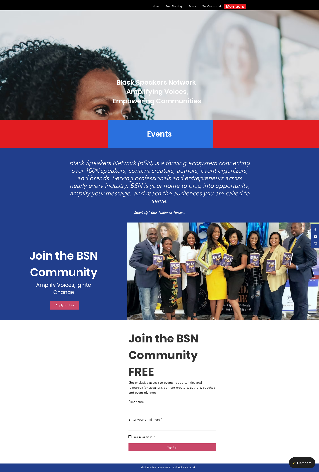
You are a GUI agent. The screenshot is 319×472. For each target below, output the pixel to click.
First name (136, 402)
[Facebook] (315, 229)
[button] (302, 462)
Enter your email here (145, 419)
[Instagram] (315, 244)
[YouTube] (315, 237)
